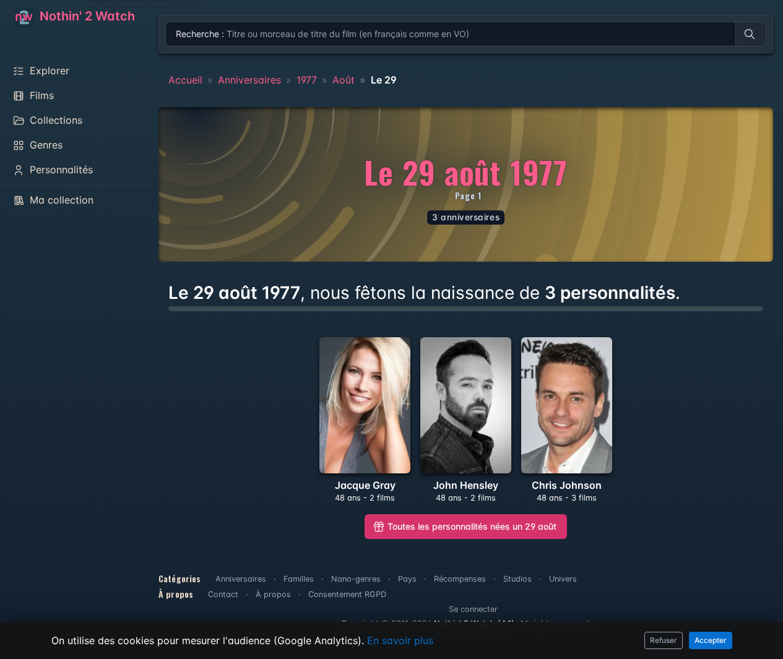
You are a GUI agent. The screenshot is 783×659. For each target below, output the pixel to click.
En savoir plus (400, 640)
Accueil (185, 80)
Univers (563, 579)
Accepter (710, 640)
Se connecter (473, 609)
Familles (298, 579)
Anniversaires (249, 80)
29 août (471, 526)
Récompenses (460, 579)
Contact (223, 594)
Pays (407, 579)
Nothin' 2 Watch (86, 16)
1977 (306, 80)
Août (343, 80)
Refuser (663, 640)
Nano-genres (356, 579)
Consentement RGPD (347, 594)
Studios (517, 579)
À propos (273, 594)
